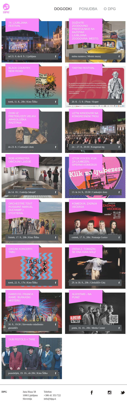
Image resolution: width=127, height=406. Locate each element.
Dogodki (63, 9)
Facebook (92, 392)
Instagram (109, 392)
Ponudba (88, 9)
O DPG (110, 9)
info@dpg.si (50, 398)
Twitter (122, 392)
